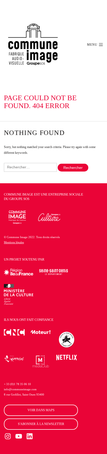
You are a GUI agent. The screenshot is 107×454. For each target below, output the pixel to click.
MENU (92, 44)
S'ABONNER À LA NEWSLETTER (41, 424)
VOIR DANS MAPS (41, 410)
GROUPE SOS (19, 199)
